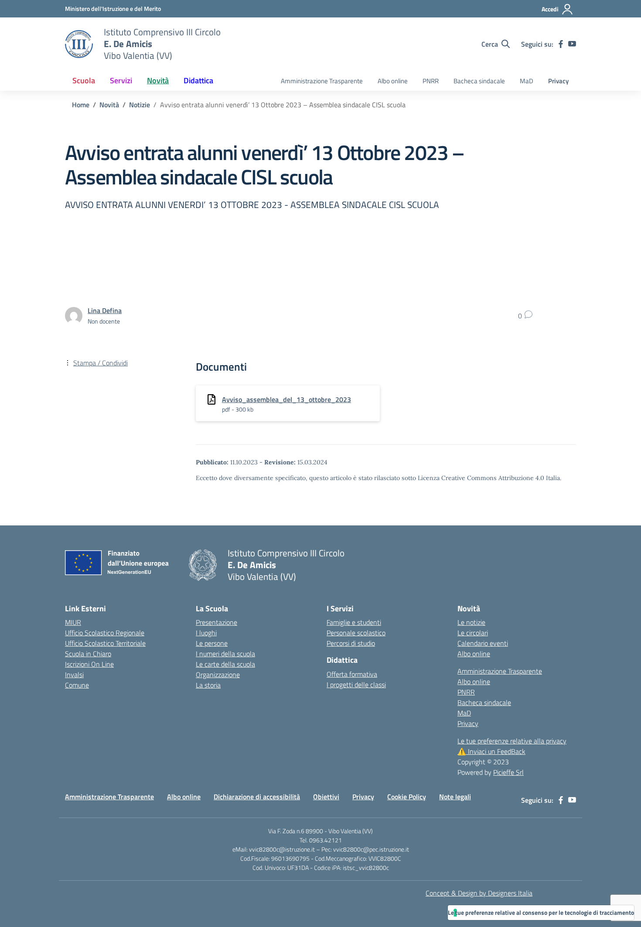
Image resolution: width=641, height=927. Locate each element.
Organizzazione (218, 674)
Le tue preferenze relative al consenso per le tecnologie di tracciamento (541, 912)
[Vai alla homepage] (79, 44)
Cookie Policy (406, 796)
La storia (208, 685)
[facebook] (561, 44)
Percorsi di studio (351, 643)
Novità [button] (158, 80)
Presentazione (216, 622)
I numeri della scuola (225, 653)
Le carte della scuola (225, 664)
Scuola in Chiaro (88, 653)
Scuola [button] (83, 80)
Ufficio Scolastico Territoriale (105, 643)
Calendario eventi (482, 643)
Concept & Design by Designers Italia (479, 893)
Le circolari (472, 632)
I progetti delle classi (356, 684)
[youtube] (572, 44)
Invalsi (74, 674)
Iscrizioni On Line (89, 664)
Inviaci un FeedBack (491, 751)
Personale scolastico (356, 632)
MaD (526, 81)
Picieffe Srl (508, 772)
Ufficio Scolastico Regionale (104, 632)
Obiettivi (326, 796)
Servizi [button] (121, 80)
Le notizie (471, 622)
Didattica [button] (198, 80)
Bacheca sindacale (479, 81)
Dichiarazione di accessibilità (257, 796)
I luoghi (206, 632)
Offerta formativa (352, 674)
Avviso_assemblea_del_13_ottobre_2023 (286, 399)
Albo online (393, 81)
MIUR (73, 622)
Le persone (212, 643)
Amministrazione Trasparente (322, 81)
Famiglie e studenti (354, 622)
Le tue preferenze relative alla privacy (511, 741)
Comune (77, 685)
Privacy (558, 81)
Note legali (455, 796)
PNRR (431, 81)
